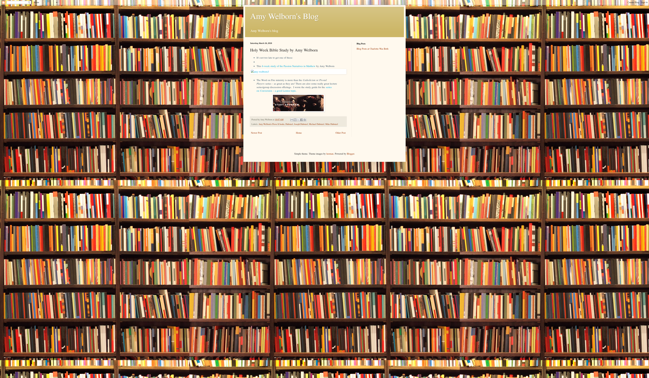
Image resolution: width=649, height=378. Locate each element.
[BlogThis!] (295, 120)
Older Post (340, 132)
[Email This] (292, 120)
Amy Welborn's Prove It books (271, 124)
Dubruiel (289, 124)
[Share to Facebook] (301, 120)
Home (299, 132)
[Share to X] (298, 120)
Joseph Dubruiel (301, 124)
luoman (329, 153)
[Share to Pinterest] (304, 120)
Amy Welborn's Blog (284, 15)
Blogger (350, 153)
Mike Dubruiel (331, 124)
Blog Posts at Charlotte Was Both (372, 48)
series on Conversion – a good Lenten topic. (294, 88)
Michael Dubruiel (316, 124)
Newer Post (256, 132)
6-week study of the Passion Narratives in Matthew (288, 66)
